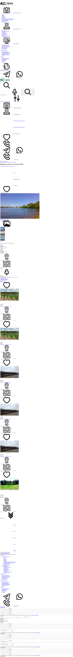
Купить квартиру (4, 578)
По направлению (2, 281)
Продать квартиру (4, 48)
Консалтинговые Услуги (3, 50)
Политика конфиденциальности (5, 553)
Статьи (3, 61)
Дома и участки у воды (7, 564)
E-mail (10, 652)
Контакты (3, 592)
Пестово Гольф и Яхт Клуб (7, 306)
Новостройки (4, 30)
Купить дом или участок (5, 575)
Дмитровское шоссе (3, 166)
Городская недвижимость (16, 114)
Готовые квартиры (4, 33)
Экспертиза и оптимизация (6, 584)
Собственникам (4, 59)
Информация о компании (5, 58)
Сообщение (10, 613)
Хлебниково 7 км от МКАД (10, 166)
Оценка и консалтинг (5, 51)
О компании (2, 587)
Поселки (5, 561)
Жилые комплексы (4, 36)
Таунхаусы (3, 16)
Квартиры (3, 17)
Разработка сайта (2, 607)
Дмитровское (7, 313)
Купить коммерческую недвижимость (7, 19)
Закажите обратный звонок (4, 279)
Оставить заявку (2, 606)
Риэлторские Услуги (16, 43)
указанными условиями (34, 615)
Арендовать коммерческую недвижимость (8, 18)
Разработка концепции (5, 53)
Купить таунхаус (4, 32)
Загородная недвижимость (6, 556)
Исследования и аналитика (6, 52)
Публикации (4, 60)
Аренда (5, 558)
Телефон (10, 610)
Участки (3, 15)
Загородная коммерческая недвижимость (19, 120)
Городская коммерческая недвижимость (19, 127)
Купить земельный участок (6, 35)
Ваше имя (10, 608)
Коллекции (3, 21)
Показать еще (2, 518)
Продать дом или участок (5, 45)
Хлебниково (2, 246)
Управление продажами (5, 54)
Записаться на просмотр (3, 278)
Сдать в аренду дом (5, 47)
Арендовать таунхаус (5, 20)
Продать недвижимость (16, 133)
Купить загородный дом (5, 31)
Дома (3, 14)
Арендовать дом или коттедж (6, 46)
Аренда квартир (4, 34)
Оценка (3, 55)
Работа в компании (5, 589)
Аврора (4, 497)
